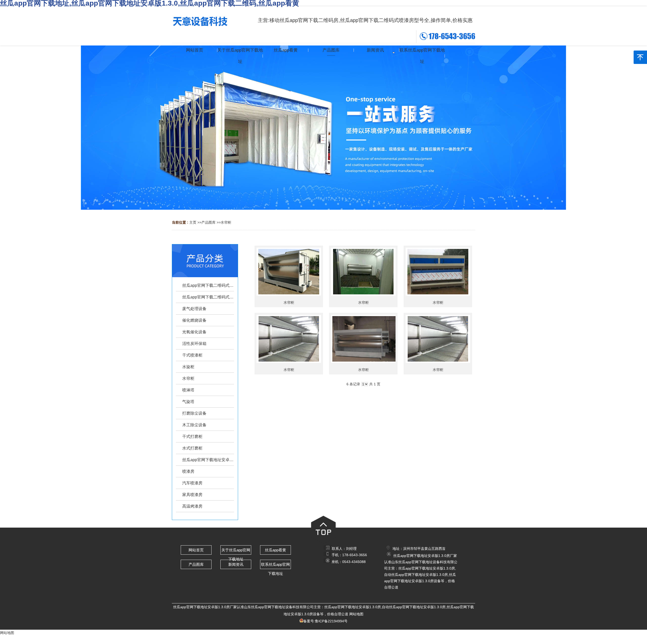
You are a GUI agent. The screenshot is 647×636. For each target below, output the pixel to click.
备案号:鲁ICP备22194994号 (325, 621)
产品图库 (208, 222)
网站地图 (356, 614)
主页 (192, 222)
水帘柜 (226, 222)
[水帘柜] (289, 272)
